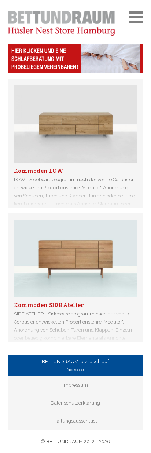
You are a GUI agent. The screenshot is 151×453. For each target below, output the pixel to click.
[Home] (76, 23)
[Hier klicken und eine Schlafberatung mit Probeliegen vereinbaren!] (76, 58)
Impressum (75, 385)
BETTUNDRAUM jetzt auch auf (75, 365)
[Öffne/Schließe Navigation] (136, 18)
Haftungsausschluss (75, 421)
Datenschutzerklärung (75, 403)
